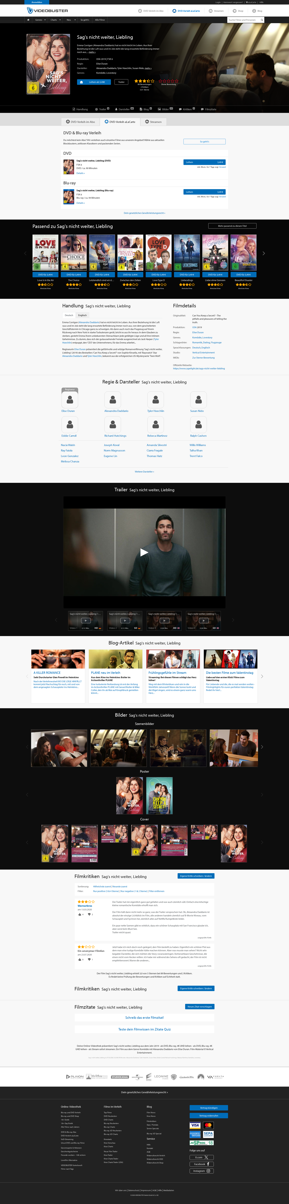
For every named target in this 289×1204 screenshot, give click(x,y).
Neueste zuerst (119, 886)
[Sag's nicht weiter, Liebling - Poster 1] (129, 796)
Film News (151, 1112)
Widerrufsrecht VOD (155, 1159)
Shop (240, 10)
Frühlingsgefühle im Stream (167, 672)
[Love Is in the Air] (45, 253)
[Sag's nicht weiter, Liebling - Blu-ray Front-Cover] (144, 843)
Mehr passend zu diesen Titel (232, 225)
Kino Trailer (108, 1155)
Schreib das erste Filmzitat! (144, 1017)
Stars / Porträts (152, 1125)
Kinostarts (108, 1139)
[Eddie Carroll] (70, 424)
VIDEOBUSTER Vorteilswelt (71, 1165)
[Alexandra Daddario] (112, 399)
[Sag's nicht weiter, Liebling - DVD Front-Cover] (55, 843)
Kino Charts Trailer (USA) (113, 1162)
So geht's (85, 19)
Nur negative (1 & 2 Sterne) (134, 891)
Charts (54, 19)
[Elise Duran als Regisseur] (70, 399)
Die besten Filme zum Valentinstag (229, 672)
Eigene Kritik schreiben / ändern (196, 875)
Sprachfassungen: (182, 347)
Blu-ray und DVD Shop (70, 1116)
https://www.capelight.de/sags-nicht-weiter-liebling (199, 368)
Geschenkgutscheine (69, 1151)
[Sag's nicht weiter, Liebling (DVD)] (68, 166)
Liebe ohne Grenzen (215, 280)
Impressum (146, 1190)
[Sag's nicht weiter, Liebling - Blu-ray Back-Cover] (174, 843)
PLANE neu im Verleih (105, 672)
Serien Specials (153, 1128)
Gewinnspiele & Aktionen (71, 1148)
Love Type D (159, 280)
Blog (260, 10)
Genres (38, 19)
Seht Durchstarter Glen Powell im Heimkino (56, 677)
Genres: (80, 72)
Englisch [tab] (82, 315)
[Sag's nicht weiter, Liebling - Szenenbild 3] (178, 748)
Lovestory (111, 72)
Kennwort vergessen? (233, 2)
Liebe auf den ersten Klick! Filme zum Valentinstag (225, 679)
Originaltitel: (179, 315)
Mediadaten (168, 1190)
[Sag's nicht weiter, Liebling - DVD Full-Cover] (114, 843)
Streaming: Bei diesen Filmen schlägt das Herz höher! (172, 679)
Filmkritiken (151, 1121)
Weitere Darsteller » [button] (144, 471)
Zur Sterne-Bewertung (203, 357)
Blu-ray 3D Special (154, 1133)
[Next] (263, 253)
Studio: (176, 352)
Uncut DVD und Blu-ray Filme (73, 1143)
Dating (206, 342)
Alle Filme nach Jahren (70, 1127)
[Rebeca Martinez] (155, 424)
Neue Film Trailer (110, 1151)
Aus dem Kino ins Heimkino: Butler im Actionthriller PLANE (111, 679)
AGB (148, 1152)
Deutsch (196, 347)
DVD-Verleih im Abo (153, 10)
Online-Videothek (71, 1106)
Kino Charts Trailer (111, 1158)
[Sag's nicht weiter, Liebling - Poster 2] (159, 796)
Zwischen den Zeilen (130, 280)
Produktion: (83, 58)
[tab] (80, 122)
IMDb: (176, 357)
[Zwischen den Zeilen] (130, 253)
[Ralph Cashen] (198, 424)
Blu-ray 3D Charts (111, 1134)
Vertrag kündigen (209, 1107)
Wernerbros (85, 905)
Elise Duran (102, 63)
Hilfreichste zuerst (102, 886)
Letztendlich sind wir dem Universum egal (102, 280)
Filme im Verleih (113, 1106)
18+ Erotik (65, 1119)
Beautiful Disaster (243, 280)
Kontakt (150, 1148)
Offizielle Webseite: (182, 365)
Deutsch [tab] (69, 315)
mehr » (92, 52)
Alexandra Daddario (106, 68)
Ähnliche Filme (45, 288)
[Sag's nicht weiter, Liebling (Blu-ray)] (68, 196)
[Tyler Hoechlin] (155, 399)
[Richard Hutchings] (112, 424)
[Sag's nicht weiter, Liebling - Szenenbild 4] (238, 748)
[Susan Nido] (198, 399)
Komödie (101, 72)
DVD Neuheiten (110, 1116)
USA (98, 58)
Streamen (219, 10)
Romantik (197, 342)
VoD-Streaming (67, 1139)
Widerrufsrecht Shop (155, 1162)
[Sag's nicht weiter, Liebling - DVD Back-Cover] (84, 843)
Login (218, 2)
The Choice (73, 280)
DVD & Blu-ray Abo (68, 1132)
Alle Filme (100, 19)
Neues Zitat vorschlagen (200, 1006)
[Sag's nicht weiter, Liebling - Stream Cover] (234, 843)
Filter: (80, 891)
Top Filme (108, 1112)
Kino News (151, 1116)
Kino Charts (108, 1146)
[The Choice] (74, 253)
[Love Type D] (159, 253)
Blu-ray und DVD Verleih (71, 1112)
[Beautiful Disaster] (243, 253)
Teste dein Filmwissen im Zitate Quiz (144, 1029)
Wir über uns (121, 1190)
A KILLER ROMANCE (47, 672)
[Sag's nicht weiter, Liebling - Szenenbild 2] (119, 748)
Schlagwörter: (180, 342)
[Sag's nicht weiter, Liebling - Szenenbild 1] (59, 748)
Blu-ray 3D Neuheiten (112, 1130)
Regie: (80, 63)
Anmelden (37, 2)
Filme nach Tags (67, 1169)
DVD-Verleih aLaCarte (189, 10)
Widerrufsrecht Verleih (156, 1155)
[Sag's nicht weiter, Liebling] (48, 64)
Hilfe (149, 1144)
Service (151, 1138)
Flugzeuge (216, 342)
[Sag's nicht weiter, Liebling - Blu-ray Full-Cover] (204, 843)
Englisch (206, 347)
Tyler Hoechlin (124, 68)
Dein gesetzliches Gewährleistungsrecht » (144, 212)
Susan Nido (138, 68)
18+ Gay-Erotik (67, 1123)
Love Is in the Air (45, 280)
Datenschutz (133, 1190)
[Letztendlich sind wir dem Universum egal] (102, 253)
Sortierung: (83, 886)
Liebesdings (187, 280)
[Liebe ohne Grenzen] (215, 253)
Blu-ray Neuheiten (111, 1123)
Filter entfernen (156, 891)
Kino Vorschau (109, 1143)
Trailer (121, 81)
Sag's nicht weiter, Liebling (85, 613)
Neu (69, 19)
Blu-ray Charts (109, 1127)
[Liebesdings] (187, 253)
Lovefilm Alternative (69, 1160)
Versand (222, 167)
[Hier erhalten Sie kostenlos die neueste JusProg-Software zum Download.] (202, 1142)
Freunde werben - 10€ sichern (73, 1155)
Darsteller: (82, 68)
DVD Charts (108, 1119)
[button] (262, 676)
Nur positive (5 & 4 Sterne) (106, 891)
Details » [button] (80, 173)
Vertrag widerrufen (208, 1115)
